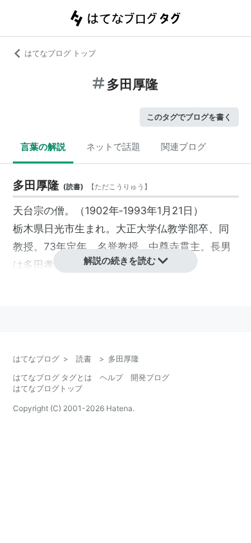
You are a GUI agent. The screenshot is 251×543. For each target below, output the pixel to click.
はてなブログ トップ (60, 53)
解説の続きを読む (120, 260)
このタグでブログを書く (189, 117)
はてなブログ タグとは (52, 377)
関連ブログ (183, 146)
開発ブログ (150, 377)
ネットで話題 (113, 146)
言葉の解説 (43, 146)
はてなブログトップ (47, 388)
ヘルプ (111, 377)
